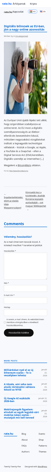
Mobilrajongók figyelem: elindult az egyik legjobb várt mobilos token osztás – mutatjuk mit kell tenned (21, 413)
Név (6, 283)
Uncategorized (21, 36)
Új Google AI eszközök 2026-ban (17, 399)
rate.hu (7, 3)
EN (44, 11)
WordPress (42, 466)
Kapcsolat (18, 11)
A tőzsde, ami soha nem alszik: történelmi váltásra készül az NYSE (19, 387)
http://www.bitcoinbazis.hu (18, 171)
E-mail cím (9, 295)
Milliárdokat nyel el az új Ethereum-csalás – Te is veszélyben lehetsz (18, 373)
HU (34, 11)
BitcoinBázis (24, 165)
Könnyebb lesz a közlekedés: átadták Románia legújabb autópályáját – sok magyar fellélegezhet (36, 199)
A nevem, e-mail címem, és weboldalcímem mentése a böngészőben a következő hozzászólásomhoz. (25, 322)
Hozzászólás (10, 251)
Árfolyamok (19, 3)
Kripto (33, 3)
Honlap (7, 307)
